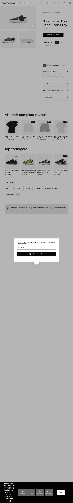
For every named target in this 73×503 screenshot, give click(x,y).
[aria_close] (36, 262)
